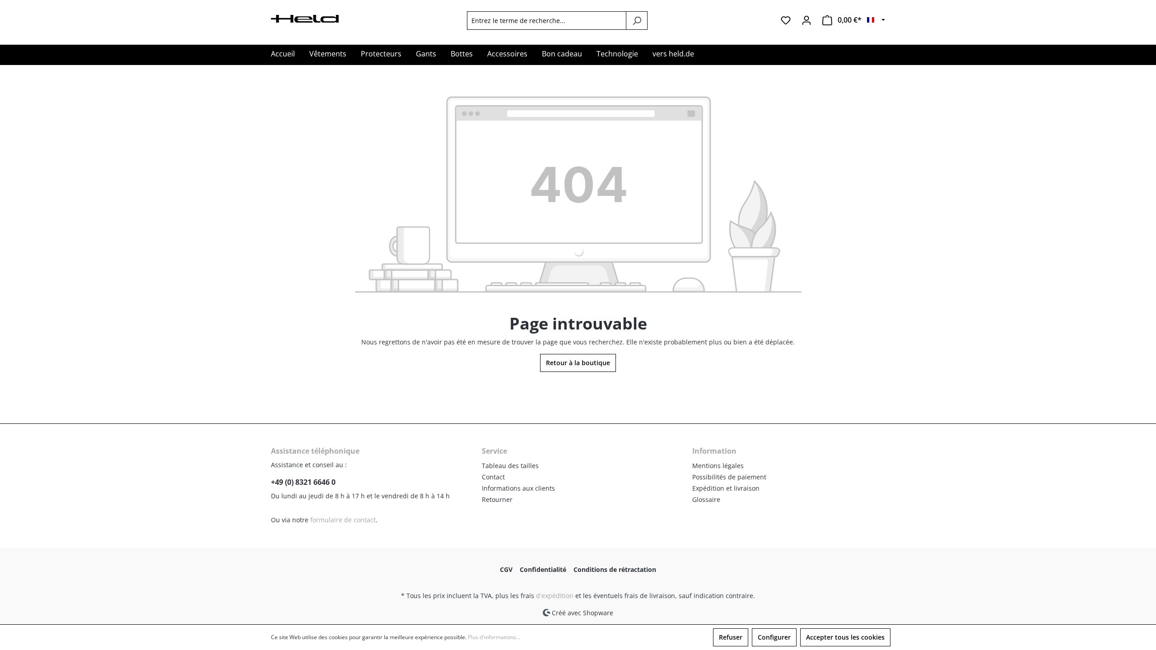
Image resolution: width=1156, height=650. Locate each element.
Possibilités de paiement (729, 477)
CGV (506, 569)
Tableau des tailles (510, 465)
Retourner (497, 499)
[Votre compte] (806, 20)
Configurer (774, 637)
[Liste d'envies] (785, 20)
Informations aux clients (518, 488)
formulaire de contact (343, 519)
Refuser (730, 637)
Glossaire (706, 499)
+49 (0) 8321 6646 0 (303, 482)
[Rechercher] (637, 20)
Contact (493, 477)
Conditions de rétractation (614, 569)
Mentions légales (718, 465)
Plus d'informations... (494, 637)
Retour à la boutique (578, 362)
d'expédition (554, 595)
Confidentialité (543, 569)
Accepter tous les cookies (845, 637)
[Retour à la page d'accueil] (305, 18)
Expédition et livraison (726, 488)
